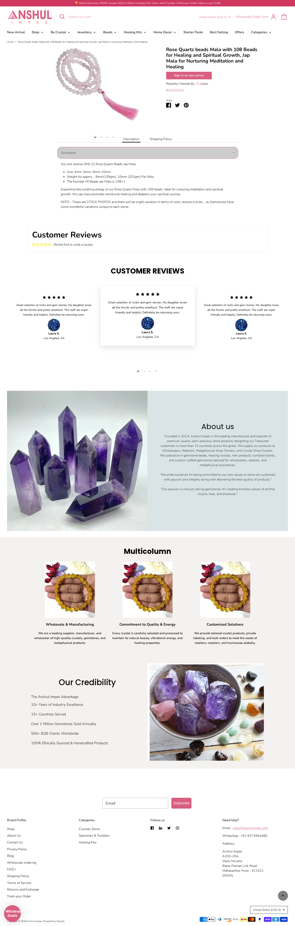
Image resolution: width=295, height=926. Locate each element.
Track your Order (19, 896)
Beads (108, 32)
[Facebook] (152, 828)
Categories (259, 32)
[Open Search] (62, 17)
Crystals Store (89, 829)
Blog (10, 856)
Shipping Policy (161, 139)
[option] (98, 85)
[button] (12, 913)
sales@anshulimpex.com (250, 828)
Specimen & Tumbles (94, 835)
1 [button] (95, 137)
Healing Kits (133, 32)
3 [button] (107, 137)
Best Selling (219, 32)
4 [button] (113, 137)
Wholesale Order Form (252, 17)
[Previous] (42, 131)
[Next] (155, 131)
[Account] (274, 17)
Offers (239, 32)
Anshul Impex (176, 90)
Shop (36, 32)
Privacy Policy (17, 849)
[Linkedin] (160, 828)
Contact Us (15, 842)
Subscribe (181, 803)
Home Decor (163, 32)
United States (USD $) (213, 17)
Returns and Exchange (23, 889)
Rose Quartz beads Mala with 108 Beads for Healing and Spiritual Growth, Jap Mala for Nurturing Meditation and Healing (82, 41)
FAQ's (11, 869)
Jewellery (84, 32)
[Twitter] (169, 828)
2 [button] (101, 137)
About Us (14, 835)
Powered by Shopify (54, 921)
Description (131, 139)
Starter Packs (193, 32)
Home (10, 41)
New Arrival (16, 32)
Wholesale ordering (21, 862)
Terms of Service (19, 883)
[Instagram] (177, 828)
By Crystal (59, 32)
